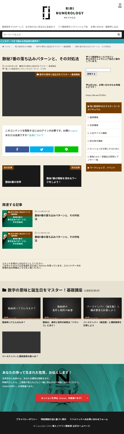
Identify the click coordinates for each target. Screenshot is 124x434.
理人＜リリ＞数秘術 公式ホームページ (71, 426)
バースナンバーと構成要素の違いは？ (20, 356)
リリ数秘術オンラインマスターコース (23, 69)
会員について (36, 135)
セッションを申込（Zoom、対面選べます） (62, 398)
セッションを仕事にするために (104, 148)
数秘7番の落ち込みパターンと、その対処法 (93, 46)
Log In (74, 130)
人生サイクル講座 (98, 133)
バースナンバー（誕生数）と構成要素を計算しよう (102, 324)
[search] (119, 34)
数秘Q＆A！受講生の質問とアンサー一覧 (103, 158)
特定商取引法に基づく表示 (53, 419)
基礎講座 (94, 117)
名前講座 (94, 125)
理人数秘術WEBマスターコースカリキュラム (104, 108)
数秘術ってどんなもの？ (13, 322)
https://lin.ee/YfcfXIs (96, 95)
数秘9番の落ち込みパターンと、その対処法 (57, 217)
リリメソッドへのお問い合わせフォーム (89, 419)
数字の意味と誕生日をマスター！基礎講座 (53, 46)
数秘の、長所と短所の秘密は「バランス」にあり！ (61, 324)
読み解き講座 (96, 141)
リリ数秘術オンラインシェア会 (73, 26)
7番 (6, 69)
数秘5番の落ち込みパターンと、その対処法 (57, 238)
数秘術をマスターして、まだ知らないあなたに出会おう (28, 26)
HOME (7, 46)
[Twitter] (42, 149)
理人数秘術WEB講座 (23, 46)
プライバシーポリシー (26, 419)
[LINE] (66, 149)
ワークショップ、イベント (102, 167)
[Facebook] (17, 149)
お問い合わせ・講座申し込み (104, 26)
